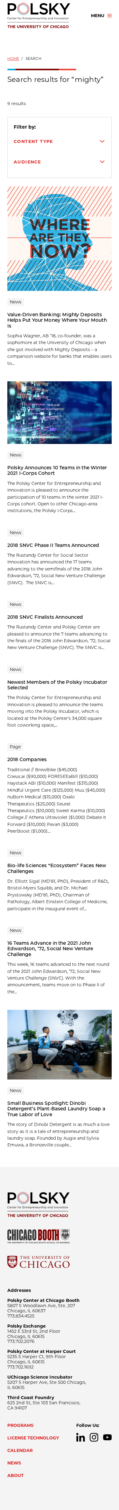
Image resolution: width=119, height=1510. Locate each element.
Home (13, 58)
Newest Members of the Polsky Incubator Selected (57, 685)
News (14, 1463)
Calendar (20, 1450)
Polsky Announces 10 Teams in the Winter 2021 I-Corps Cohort (57, 470)
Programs (20, 1425)
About (15, 1475)
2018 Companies (27, 759)
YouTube (107, 1437)
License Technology (33, 1438)
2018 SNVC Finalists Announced (45, 617)
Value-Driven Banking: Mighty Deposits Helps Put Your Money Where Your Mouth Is (57, 320)
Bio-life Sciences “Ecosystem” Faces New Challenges (56, 868)
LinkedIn (80, 1437)
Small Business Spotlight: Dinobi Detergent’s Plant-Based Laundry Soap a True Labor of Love (56, 1108)
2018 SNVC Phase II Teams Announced (53, 545)
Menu (97, 15)
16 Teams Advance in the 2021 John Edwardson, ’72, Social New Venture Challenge (50, 948)
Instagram (94, 1437)
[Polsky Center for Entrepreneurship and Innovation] (43, 15)
